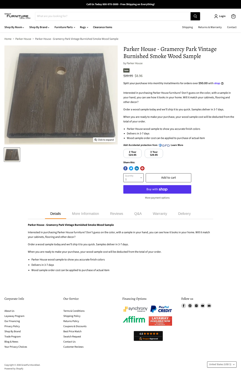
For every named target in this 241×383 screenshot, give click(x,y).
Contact (232, 27)
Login (222, 16)
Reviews (116, 214)
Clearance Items (102, 27)
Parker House (23, 38)
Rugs (83, 27)
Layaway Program (14, 316)
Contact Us (69, 342)
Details (55, 214)
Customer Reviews (73, 347)
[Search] (195, 16)
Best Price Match (72, 331)
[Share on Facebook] (125, 168)
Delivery (184, 214)
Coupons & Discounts (74, 326)
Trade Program (12, 336)
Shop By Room (13, 27)
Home (7, 38)
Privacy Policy (12, 326)
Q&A (138, 214)
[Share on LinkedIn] (137, 168)
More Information (85, 214)
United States (220, 364)
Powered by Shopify (13, 368)
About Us (9, 311)
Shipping (187, 27)
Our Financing (12, 321)
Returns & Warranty (210, 27)
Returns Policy (71, 321)
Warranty (160, 214)
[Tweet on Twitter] (131, 168)
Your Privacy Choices (15, 347)
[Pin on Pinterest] (142, 168)
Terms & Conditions (74, 311)
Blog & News (11, 342)
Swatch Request (72, 336)
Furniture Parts (64, 27)
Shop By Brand (38, 27)
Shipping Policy (71, 316)
